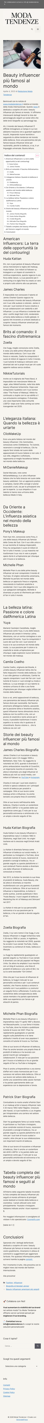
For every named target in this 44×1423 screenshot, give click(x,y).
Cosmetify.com (33, 1219)
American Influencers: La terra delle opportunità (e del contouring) (20, 160)
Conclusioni (10, 232)
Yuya (11, 203)
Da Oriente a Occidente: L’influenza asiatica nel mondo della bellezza (20, 189)
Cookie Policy (9, 1392)
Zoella (12, 172)
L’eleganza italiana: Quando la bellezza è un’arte (22, 178)
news (35, 107)
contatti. (29, 1259)
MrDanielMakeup (16, 185)
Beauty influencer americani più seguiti (22, 1289)
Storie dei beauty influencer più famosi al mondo (22, 210)
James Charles (15, 166)
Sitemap (6, 1396)
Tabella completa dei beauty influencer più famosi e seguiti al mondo (21, 228)
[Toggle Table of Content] (36, 155)
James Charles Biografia (18, 214)
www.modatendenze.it (13, 104)
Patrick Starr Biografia (17, 224)
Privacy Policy (9, 1389)
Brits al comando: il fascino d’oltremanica (22, 169)
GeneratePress (22, 1420)
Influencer (18, 1283)
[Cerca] (38, 1346)
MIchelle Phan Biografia (18, 221)
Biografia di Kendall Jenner (17, 1286)
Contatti (6, 1385)
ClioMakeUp (14, 182)
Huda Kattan (13, 164)
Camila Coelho (15, 206)
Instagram (35, 777)
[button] (32, 29)
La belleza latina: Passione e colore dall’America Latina (20, 199)
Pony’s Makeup (15, 193)
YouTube (25, 777)
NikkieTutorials (15, 174)
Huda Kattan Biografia (17, 216)
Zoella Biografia (15, 219)
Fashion (9, 1283)
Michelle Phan (15, 195)
